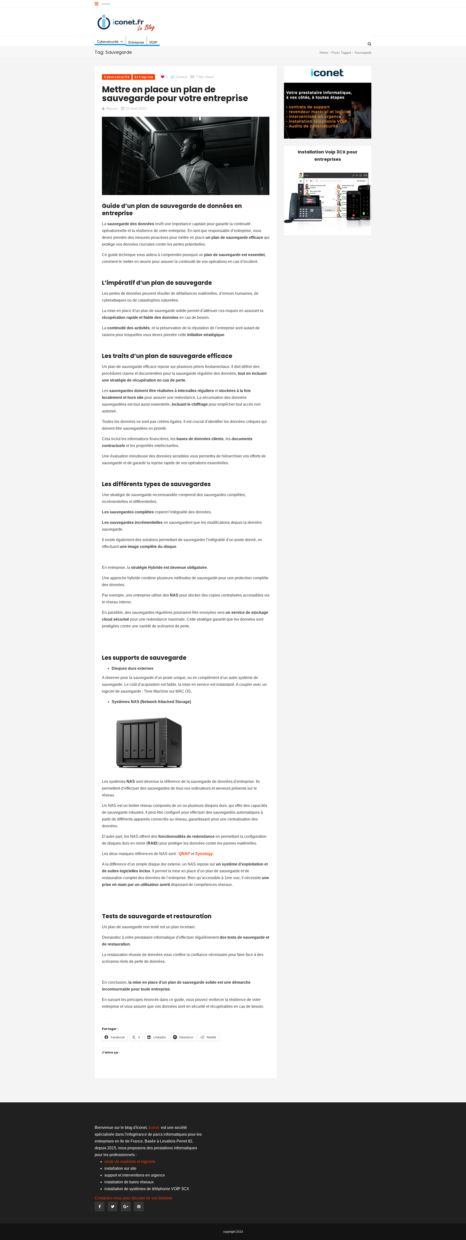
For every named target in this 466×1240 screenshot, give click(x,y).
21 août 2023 (136, 108)
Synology (204, 854)
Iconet (106, 4)
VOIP (153, 42)
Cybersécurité (107, 42)
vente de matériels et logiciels (129, 1162)
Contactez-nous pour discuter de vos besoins (133, 1198)
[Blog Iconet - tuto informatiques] (126, 22)
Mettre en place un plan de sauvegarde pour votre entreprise (175, 93)
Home (324, 52)
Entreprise (136, 42)
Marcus (112, 108)
